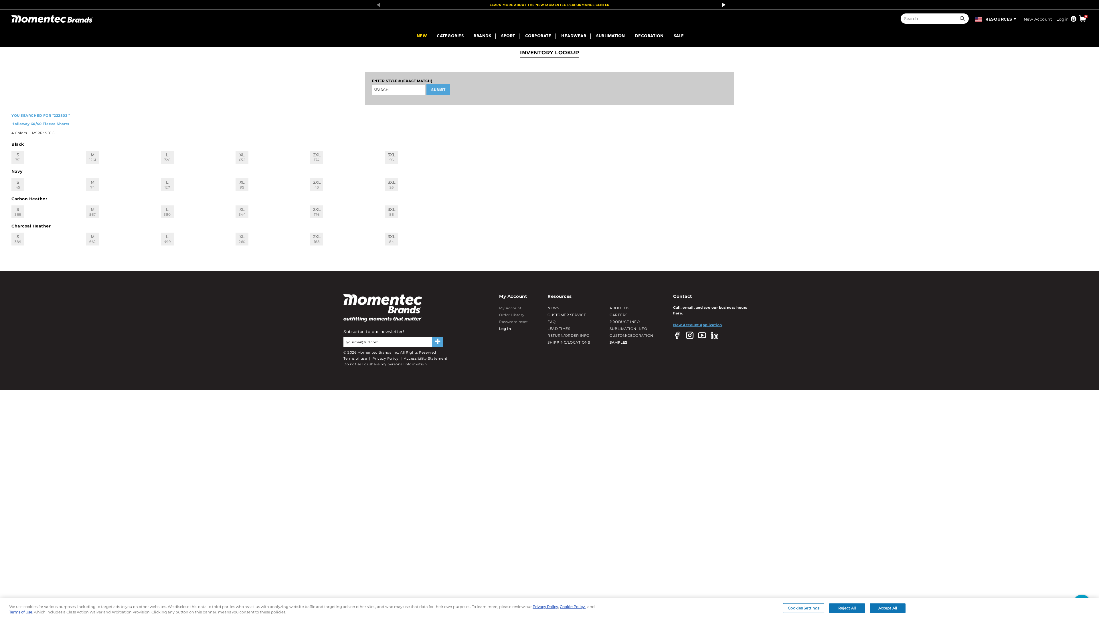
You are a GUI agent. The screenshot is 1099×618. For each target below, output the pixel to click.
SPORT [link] (508, 36)
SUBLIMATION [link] (610, 36)
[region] (549, 608)
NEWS (553, 308)
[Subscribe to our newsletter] (437, 342)
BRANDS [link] (482, 36)
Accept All (887, 608)
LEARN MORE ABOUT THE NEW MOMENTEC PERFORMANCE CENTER (550, 5)
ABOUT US (619, 308)
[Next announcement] (722, 4)
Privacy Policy (385, 358)
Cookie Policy (573, 606)
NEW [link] (422, 36)
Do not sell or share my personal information (385, 364)
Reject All (847, 608)
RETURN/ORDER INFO (568, 335)
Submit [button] (438, 89)
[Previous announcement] (377, 4)
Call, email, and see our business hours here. (710, 310)
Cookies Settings (803, 608)
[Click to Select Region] (979, 18)
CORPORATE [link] (538, 36)
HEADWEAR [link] (573, 36)
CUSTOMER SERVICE (566, 315)
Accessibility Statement (426, 358)
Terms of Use (20, 612)
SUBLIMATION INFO (628, 328)
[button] (963, 18)
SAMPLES (618, 342)
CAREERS (619, 315)
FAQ (551, 322)
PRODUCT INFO (625, 322)
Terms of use (355, 358)
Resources (998, 19)
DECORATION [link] (649, 36)
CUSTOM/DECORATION (631, 335)
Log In (505, 328)
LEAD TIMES (558, 328)
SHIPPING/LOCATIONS (568, 342)
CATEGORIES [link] (450, 36)
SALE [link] (679, 36)
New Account (1038, 19)
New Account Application (697, 325)
